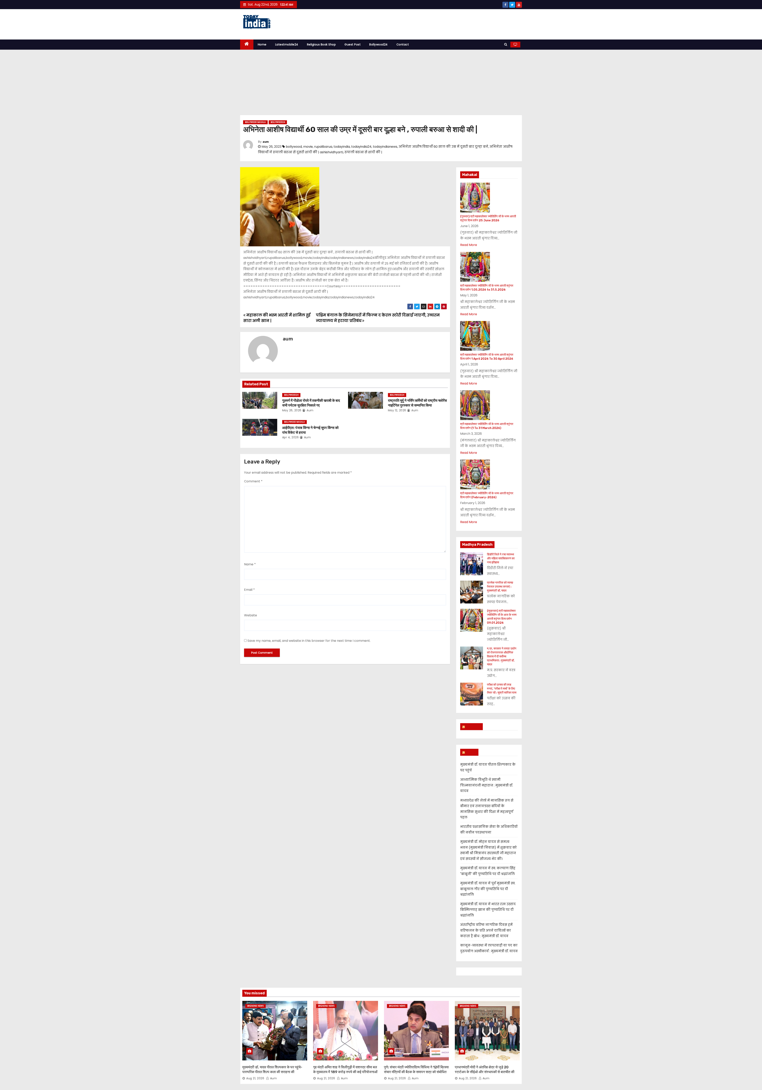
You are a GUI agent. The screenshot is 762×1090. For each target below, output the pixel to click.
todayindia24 (361, 146)
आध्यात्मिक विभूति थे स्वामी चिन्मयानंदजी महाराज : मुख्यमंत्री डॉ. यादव (486, 785)
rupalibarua (323, 146)
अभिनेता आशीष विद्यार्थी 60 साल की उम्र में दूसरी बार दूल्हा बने (443, 146)
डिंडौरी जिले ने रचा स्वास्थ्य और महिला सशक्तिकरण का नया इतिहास (501, 558)
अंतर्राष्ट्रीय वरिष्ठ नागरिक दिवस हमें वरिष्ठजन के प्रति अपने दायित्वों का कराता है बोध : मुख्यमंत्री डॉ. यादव (486, 930)
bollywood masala (255, 122)
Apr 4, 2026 (290, 437)
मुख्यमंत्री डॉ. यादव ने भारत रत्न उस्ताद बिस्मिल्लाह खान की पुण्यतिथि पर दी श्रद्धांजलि (488, 910)
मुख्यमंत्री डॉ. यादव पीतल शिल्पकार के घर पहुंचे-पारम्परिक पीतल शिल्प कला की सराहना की (272, 1069)
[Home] (246, 45)
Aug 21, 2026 (255, 1078)
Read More (468, 245)
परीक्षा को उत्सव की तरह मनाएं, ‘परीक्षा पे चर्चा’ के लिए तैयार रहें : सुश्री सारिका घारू (502, 688)
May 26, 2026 (291, 410)
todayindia (342, 146)
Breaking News (255, 1005)
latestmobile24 (286, 44)
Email (249, 589)
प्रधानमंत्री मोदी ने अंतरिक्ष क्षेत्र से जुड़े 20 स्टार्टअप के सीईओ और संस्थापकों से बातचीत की (484, 1069)
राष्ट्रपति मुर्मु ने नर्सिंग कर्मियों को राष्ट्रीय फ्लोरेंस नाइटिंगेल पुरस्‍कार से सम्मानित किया (417, 403)
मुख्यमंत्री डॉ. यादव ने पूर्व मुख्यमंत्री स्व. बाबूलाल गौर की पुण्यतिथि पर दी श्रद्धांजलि (487, 889)
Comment (253, 481)
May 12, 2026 (397, 410)
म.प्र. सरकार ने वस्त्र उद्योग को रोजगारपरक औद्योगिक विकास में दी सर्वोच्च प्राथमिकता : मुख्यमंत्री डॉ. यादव (501, 656)
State (471, 752)
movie (308, 146)
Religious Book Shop (321, 44)
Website (250, 615)
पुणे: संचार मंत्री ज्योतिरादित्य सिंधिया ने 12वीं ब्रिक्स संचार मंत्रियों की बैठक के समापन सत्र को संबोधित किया (416, 1072)
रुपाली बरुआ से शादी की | (363, 152)
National (473, 726)
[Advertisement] (381, 79)
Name (250, 564)
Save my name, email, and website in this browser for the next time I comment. (308, 640)
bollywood (294, 146)
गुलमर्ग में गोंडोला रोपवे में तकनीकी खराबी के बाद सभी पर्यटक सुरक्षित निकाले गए (311, 403)
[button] (505, 44)
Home (262, 44)
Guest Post (352, 44)
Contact (402, 44)
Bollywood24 (378, 44)
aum (266, 142)
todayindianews (385, 146)
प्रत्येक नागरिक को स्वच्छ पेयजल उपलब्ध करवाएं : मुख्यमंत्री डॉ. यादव (500, 586)
